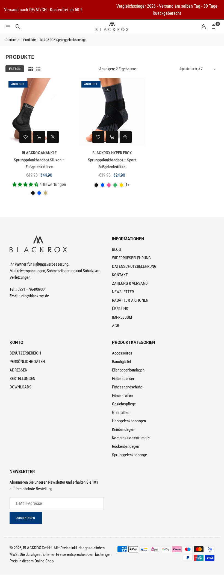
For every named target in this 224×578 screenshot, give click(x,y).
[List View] (38, 69)
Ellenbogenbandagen (128, 370)
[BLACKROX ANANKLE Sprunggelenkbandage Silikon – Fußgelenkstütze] (39, 111)
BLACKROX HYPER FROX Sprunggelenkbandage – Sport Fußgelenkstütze (112, 159)
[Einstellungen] (204, 26)
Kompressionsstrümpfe (131, 437)
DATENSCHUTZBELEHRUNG (134, 266)
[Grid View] (30, 69)
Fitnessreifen (122, 395)
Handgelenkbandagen (129, 421)
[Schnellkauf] (39, 137)
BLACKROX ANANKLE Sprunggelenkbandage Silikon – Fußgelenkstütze (39, 159)
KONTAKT (120, 274)
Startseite (12, 40)
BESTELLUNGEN (22, 378)
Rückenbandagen (125, 446)
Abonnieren (25, 518)
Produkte (29, 40)
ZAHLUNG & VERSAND (130, 283)
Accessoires (122, 353)
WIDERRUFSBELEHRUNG (131, 257)
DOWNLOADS (20, 387)
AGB (115, 325)
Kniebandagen (123, 429)
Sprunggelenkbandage (129, 454)
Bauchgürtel (121, 361)
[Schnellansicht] (53, 137)
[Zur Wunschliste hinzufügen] (25, 137)
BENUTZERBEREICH (25, 353)
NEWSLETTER (123, 291)
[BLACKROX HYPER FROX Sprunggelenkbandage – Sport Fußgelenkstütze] (112, 111)
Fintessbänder (123, 378)
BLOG (116, 249)
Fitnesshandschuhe (127, 387)
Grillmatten (120, 412)
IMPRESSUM (122, 317)
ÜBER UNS (120, 308)
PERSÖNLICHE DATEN (27, 361)
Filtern (14, 69)
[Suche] (18, 26)
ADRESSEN (18, 370)
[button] (214, 26)
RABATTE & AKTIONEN (130, 300)
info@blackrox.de (34, 296)
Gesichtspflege (124, 404)
